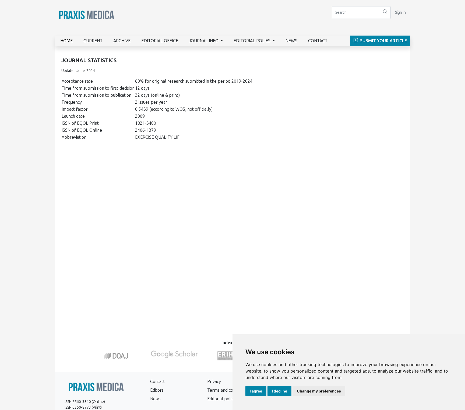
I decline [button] (279, 391)
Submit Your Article (383, 40)
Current (93, 40)
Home (66, 40)
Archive (122, 40)
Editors (157, 390)
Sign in (400, 12)
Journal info (204, 40)
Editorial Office (159, 40)
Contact (317, 40)
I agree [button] (256, 391)
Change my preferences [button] (319, 391)
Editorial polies (253, 40)
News (291, 40)
